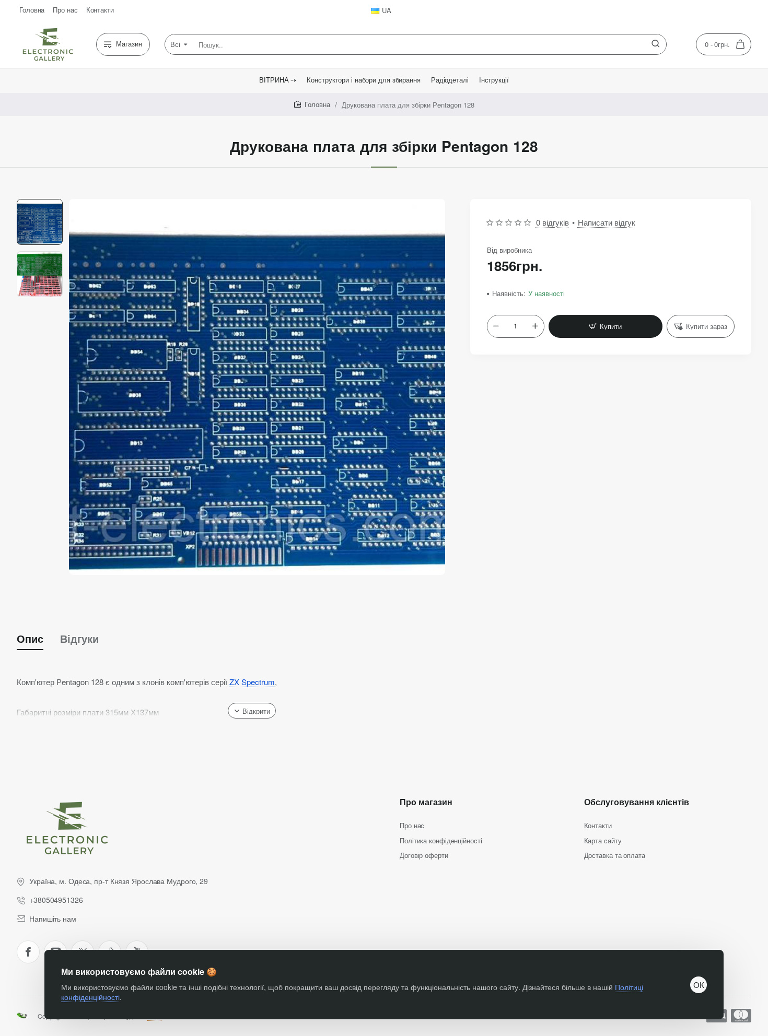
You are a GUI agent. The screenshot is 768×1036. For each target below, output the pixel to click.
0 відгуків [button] (552, 222)
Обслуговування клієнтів (636, 802)
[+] (535, 326)
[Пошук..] (655, 44)
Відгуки (79, 638)
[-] (496, 326)
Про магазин (426, 802)
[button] (39, 203)
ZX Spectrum (252, 681)
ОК (698, 984)
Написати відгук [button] (606, 222)
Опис (30, 638)
